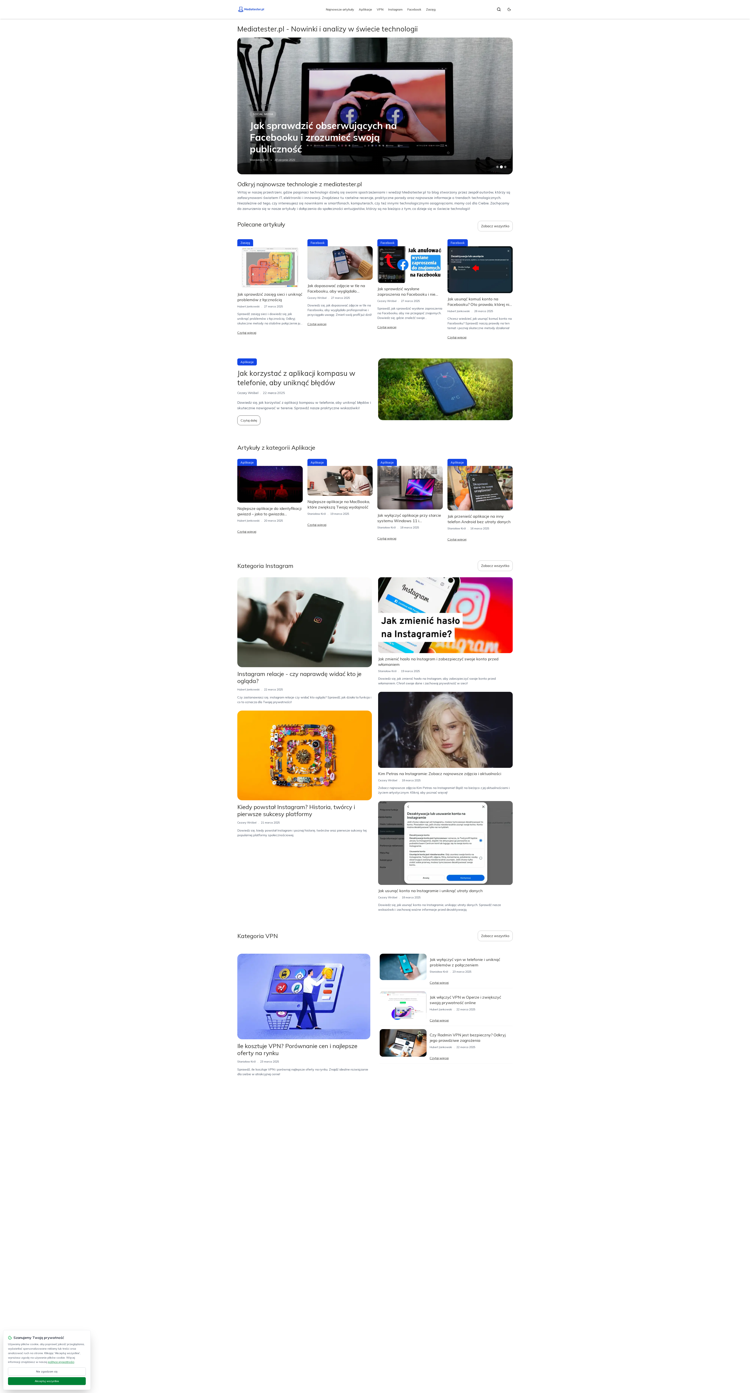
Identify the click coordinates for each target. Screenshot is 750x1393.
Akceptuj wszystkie (47, 1381)
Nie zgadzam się (47, 1371)
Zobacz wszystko (495, 226)
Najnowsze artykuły (340, 9)
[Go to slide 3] (505, 167)
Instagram (395, 9)
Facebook (414, 9)
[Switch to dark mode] (509, 9)
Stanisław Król (316, 514)
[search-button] (499, 9)
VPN (380, 9)
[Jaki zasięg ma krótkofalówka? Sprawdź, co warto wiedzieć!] (375, 106)
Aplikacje (365, 9)
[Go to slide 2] (501, 167)
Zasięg (431, 9)
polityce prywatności (61, 1362)
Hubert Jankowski (248, 306)
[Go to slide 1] (497, 167)
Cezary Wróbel (259, 160)
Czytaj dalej (249, 420)
